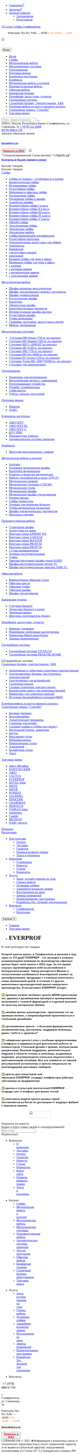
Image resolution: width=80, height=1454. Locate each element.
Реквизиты (23, 872)
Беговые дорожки (20, 713)
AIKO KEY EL (18, 425)
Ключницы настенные (23, 76)
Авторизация (24, 16)
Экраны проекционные (24, 638)
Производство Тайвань (23, 435)
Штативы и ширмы (21, 514)
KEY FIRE (15, 432)
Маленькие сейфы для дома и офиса (32, 262)
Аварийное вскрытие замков (34, 888)
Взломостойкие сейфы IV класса (29, 215)
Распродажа (9, 832)
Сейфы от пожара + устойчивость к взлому (36, 178)
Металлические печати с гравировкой (33, 380)
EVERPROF (17, 779)
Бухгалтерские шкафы (23, 298)
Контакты (15, 905)
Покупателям (17, 838)
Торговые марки (19, 113)
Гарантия (22, 848)
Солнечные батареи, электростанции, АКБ (36, 103)
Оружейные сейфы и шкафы (27, 199)
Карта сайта (20, 1172)
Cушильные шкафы (21, 527)
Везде (12, 56)
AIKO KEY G (17, 429)
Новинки (7, 829)
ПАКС (13, 409)
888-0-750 (11, 130)
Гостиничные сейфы (22, 195)
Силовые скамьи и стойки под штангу (33, 726)
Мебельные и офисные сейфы (28, 192)
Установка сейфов (27, 885)
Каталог (12, 169)
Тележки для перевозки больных (29, 504)
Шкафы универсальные (24, 295)
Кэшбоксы (15, 79)
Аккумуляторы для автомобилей (29, 680)
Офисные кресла (19, 583)
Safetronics (15, 812)
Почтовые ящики (20, 73)
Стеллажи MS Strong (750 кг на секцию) (35, 337)
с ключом (15, 265)
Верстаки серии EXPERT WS (27, 533)
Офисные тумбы (19, 586)
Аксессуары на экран (22, 530)
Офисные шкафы (20, 589)
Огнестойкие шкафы (22, 315)
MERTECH (16, 806)
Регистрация (24, 19)
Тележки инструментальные (27, 553)
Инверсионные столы (23, 743)
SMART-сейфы (18, 222)
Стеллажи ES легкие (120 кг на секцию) (34, 357)
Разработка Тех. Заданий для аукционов (41, 902)
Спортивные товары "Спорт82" (29, 109)
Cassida (13, 816)
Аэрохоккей (16, 746)
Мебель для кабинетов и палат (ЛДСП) (34, 477)
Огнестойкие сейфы (22, 188)
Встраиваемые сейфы (22, 185)
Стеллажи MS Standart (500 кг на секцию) (35, 341)
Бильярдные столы (21, 750)
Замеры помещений (28, 895)
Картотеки (15, 301)
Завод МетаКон (18, 765)
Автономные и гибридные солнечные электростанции (44, 670)
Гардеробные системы (23, 99)
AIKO (13, 772)
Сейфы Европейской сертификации (32, 235)
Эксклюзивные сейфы (23, 225)
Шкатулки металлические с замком (31, 451)
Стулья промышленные (24, 550)
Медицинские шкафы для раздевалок (32, 494)
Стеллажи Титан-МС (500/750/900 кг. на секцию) (40, 361)
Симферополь (25, 908)
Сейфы (13, 59)
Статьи (20, 868)
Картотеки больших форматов (28, 308)
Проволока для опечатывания (28, 377)
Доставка (22, 845)
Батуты (13, 733)
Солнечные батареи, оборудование (25, 1274)
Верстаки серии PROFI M (25, 543)
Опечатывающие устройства (27, 383)
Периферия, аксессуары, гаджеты (30, 96)
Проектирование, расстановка (35, 898)
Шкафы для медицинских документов (33, 511)
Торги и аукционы (28, 855)
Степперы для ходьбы (23, 723)
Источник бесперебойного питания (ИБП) (36, 697)
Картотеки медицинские (24, 471)
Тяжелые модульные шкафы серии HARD (35, 560)
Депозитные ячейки (21, 232)
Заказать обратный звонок (18, 133)
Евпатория (23, 912)
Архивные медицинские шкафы (29, 467)
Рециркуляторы (19, 497)
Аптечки (14, 464)
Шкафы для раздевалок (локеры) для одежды (37, 291)
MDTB (13, 789)
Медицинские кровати (23, 481)
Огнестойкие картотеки (24, 239)
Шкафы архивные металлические (30, 288)
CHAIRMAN (17, 802)
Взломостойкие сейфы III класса (29, 212)
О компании (24, 862)
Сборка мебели (26, 882)
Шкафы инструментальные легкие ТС (33, 563)
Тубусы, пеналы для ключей (26, 393)
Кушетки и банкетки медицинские (31, 474)
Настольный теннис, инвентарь (29, 729)
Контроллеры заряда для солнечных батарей (37, 690)
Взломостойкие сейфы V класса (29, 219)
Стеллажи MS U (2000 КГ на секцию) (33, 344)
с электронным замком (23, 275)
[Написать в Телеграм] (30, 150)
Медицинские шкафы (22, 491)
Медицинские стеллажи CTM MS (30, 484)
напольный (16, 255)
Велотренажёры (19, 716)
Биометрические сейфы (24, 182)
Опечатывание (18, 69)
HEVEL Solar (17, 782)
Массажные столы (20, 736)
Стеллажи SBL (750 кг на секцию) (30, 351)
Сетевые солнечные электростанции (32, 687)
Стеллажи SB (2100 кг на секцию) (30, 347)
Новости (21, 865)
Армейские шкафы (21, 202)
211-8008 (30, 126)
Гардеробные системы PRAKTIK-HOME (35, 654)
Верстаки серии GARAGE (26, 537)
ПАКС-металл (18, 822)
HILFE (13, 786)
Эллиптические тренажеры (26, 719)
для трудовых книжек (22, 252)
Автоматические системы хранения (31, 439)
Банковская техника (21, 93)
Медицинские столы (22, 487)
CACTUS (15, 775)
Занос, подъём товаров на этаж (36, 878)
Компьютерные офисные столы (29, 579)
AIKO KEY (16, 422)
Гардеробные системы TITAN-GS (30, 651)
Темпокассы (16, 245)
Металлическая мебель (23, 63)
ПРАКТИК (16, 799)
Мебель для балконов (22, 325)
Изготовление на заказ (30, 892)
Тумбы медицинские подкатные (29, 507)
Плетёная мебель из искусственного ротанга (37, 106)
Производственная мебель (25, 86)
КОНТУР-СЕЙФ (20, 769)
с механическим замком (24, 272)
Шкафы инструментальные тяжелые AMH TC (38, 567)
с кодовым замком (20, 269)
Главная (14, 925)
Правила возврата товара (32, 852)
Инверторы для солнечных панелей (31, 693)
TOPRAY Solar (18, 809)
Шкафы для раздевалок (23, 593)
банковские (16, 249)
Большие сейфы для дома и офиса (30, 259)
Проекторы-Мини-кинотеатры (28, 635)
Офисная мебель (19, 89)
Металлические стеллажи (25, 66)
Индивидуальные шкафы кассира (30, 311)
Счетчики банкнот (21, 605)
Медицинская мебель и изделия (29, 83)
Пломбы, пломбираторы (24, 387)
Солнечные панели (21, 683)
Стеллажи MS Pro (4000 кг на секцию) (33, 354)
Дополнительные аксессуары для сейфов (35, 242)
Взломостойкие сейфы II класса (29, 209)
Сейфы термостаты (21, 501)
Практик (14, 406)
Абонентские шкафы (22, 305)
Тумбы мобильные (21, 318)
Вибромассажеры (20, 739)
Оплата (21, 842)
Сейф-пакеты (17, 390)
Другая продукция (23, 1252)
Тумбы (13, 557)
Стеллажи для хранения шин (27, 364)
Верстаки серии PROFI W (25, 547)
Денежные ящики (20, 612)
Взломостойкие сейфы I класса (28, 205)
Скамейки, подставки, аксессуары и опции (36, 321)
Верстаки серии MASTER (25, 540)
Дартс (12, 753)
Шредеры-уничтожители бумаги (29, 615)
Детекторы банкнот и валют (27, 609)
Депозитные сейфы (21, 229)
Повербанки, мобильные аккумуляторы (34, 631)
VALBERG (16, 796)
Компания (15, 858)
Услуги (13, 875)
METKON (15, 819)
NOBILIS (15, 792)
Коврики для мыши (21, 628)
